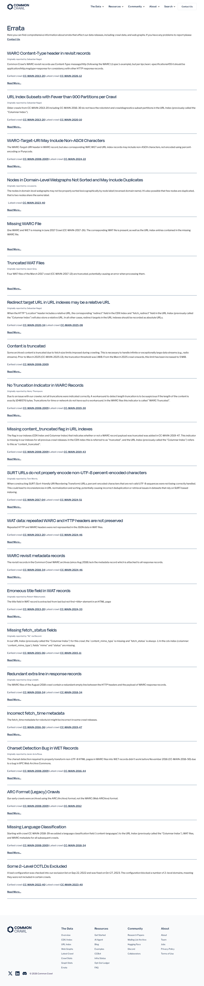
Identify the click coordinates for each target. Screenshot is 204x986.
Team (164, 939)
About (164, 935)
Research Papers (136, 935)
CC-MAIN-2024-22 (75, 159)
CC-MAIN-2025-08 (71, 325)
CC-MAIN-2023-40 (34, 202)
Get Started (100, 935)
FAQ (97, 967)
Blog (97, 944)
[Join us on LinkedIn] (19, 973)
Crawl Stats (66, 958)
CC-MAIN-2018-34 (34, 569)
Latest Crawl (67, 953)
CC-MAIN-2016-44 (75, 771)
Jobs (163, 944)
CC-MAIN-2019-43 (75, 451)
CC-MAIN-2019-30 (75, 408)
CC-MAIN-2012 (73, 806)
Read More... (14, 83)
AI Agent (99, 939)
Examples (99, 949)
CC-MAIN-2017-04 (34, 499)
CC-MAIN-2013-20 (34, 76)
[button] (97, 6)
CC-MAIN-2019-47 (71, 727)
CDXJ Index (66, 939)
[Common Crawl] (19, 929)
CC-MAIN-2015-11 (70, 653)
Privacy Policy (167, 949)
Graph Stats (67, 963)
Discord (131, 949)
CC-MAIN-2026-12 (71, 76)
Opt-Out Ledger (102, 963)
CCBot (98, 953)
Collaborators (134, 953)
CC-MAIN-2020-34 (34, 325)
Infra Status (100, 958)
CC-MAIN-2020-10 (71, 119)
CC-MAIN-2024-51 (71, 499)
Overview (65, 935)
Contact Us (187, 6)
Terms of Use (167, 953)
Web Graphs (67, 949)
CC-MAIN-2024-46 (71, 534)
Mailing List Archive (137, 939)
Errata (64, 967)
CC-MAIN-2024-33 (71, 609)
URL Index (66, 944)
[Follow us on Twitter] (11, 973)
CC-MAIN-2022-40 (34, 884)
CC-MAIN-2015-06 (34, 653)
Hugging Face (134, 944)
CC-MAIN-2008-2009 (36, 159)
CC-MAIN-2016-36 (34, 727)
